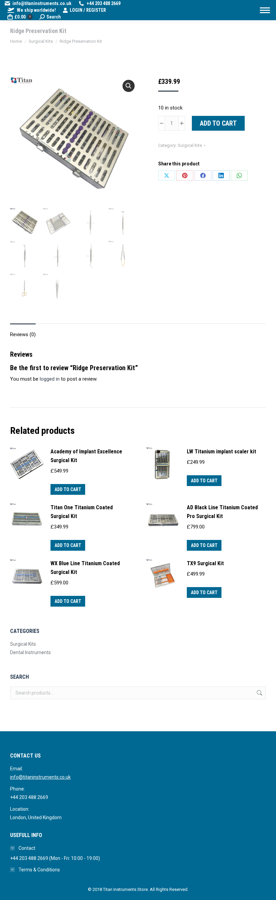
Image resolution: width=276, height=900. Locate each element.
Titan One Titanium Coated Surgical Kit (81, 511)
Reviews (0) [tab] (23, 334)
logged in (50, 379)
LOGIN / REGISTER (88, 10)
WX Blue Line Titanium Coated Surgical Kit (85, 567)
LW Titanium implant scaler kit (221, 451)
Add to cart (218, 123)
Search (258, 692)
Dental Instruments (30, 652)
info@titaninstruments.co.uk (40, 777)
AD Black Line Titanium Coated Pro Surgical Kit (222, 511)
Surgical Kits (190, 145)
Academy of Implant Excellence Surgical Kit (86, 455)
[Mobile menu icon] (265, 10)
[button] (129, 86)
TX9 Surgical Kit (205, 563)
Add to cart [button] (68, 489)
